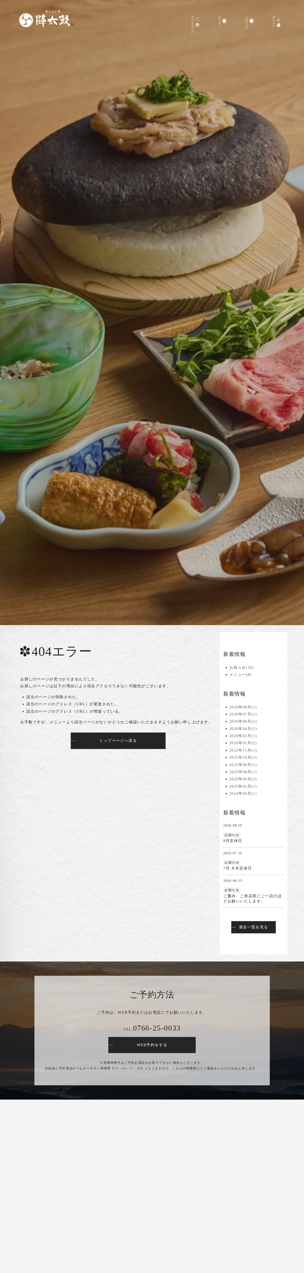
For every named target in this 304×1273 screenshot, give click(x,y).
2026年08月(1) (243, 707)
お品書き (276, 21)
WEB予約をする (152, 1045)
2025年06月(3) (243, 779)
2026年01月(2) (243, 743)
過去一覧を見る (253, 927)
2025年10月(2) (243, 757)
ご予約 (195, 24)
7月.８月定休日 (237, 868)
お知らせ (231, 835)
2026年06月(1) (243, 721)
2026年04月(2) (243, 729)
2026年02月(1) (243, 736)
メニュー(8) (240, 675)
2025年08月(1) (243, 772)
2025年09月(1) (243, 765)
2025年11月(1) (243, 750)
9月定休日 (232, 841)
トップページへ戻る (118, 741)
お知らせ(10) (241, 667)
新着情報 (222, 21)
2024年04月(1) (243, 793)
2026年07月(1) (243, 714)
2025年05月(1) (243, 786)
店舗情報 (249, 22)
